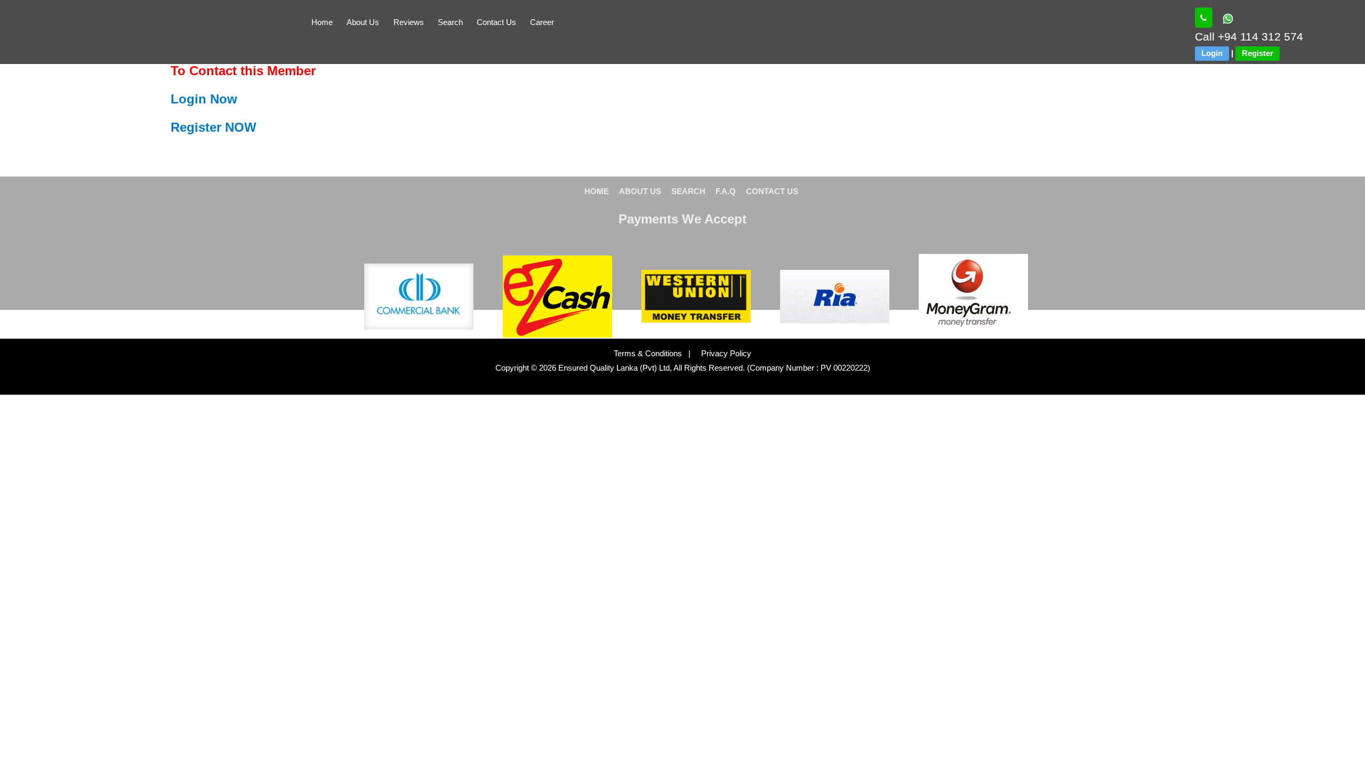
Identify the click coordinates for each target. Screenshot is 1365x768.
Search (450, 22)
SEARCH (688, 191)
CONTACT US (772, 191)
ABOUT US (640, 191)
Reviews (409, 22)
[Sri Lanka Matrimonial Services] (1204, 17)
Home (322, 22)
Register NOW (213, 127)
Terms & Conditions (649, 353)
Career (542, 22)
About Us (363, 22)
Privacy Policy (722, 353)
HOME (596, 191)
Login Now (204, 99)
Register (1257, 53)
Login (1212, 53)
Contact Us (496, 22)
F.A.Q (726, 191)
